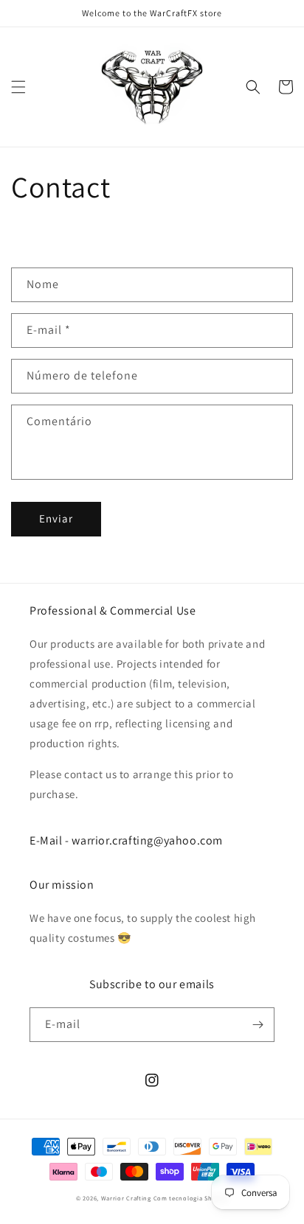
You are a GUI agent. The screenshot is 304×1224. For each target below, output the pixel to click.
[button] (18, 87)
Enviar (56, 518)
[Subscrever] (257, 1024)
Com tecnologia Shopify (190, 1198)
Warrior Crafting (126, 1198)
